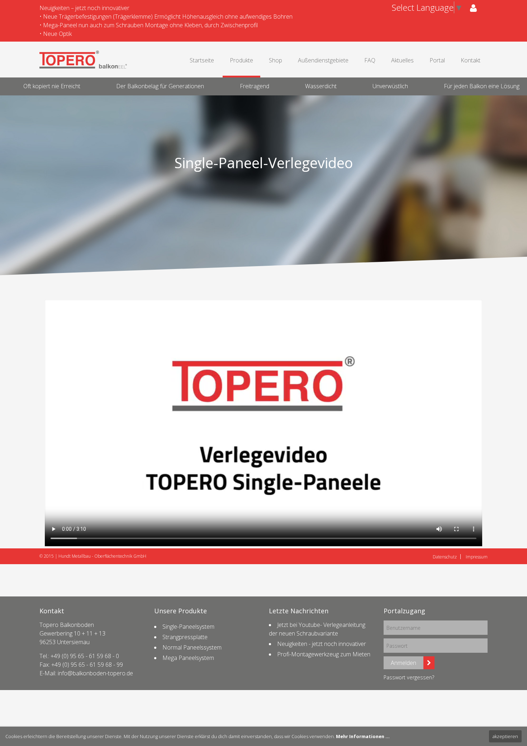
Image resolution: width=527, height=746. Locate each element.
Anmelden (403, 663)
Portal (437, 60)
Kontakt (470, 60)
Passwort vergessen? (409, 677)
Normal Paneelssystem (192, 647)
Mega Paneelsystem (188, 658)
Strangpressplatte (185, 637)
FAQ (369, 60)
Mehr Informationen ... (363, 736)
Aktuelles (402, 60)
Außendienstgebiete (323, 60)
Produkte (241, 60)
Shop (275, 60)
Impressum (477, 557)
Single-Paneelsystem (188, 627)
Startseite (202, 60)
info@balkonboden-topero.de (95, 673)
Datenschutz (445, 557)
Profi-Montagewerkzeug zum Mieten (323, 654)
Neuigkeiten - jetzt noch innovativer (321, 644)
